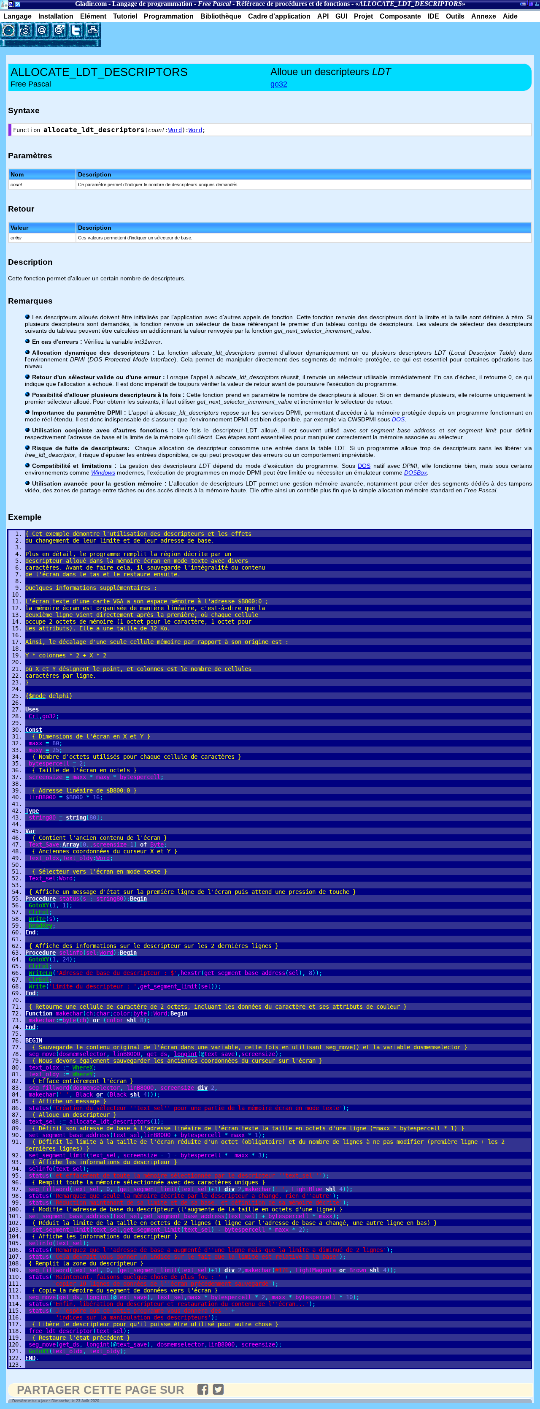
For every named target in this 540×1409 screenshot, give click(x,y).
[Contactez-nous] (42, 30)
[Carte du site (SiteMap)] (92, 30)
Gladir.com (91, 3)
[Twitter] (76, 30)
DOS (364, 465)
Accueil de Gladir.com (4, 3)
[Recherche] (25, 30)
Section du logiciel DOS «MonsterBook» (523, 5)
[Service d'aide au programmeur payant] (59, 30)
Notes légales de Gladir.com (9, 6)
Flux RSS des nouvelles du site (16, 6)
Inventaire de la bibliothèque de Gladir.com (529, 3)
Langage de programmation (152, 3)
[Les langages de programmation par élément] (8, 30)
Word (175, 130)
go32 (278, 84)
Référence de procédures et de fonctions (293, 3)
